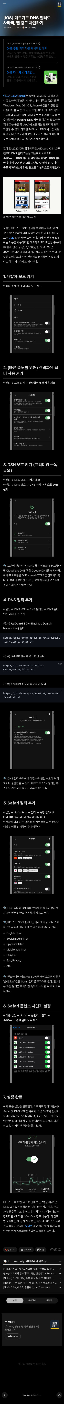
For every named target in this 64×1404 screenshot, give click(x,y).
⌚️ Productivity (29, 27)
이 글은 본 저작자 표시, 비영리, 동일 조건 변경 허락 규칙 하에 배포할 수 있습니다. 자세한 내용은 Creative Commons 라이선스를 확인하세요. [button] (55, 1249)
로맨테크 (10, 1322)
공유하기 (32, 1300)
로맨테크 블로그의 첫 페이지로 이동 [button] (32, 4)
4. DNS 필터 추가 (19, 599)
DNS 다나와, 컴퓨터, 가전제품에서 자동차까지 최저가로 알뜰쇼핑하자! (21, 78)
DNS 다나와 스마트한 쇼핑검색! (21, 73)
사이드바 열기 (5, 4)
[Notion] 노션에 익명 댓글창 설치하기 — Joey (26, 1287)
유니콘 (28, 1226)
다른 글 (49, 1300)
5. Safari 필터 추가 (21, 803)
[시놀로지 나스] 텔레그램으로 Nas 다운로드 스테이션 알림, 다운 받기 (32, 1268)
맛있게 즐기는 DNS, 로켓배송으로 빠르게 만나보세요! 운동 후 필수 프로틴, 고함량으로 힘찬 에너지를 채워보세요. (31, 54)
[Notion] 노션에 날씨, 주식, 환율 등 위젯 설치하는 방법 (30, 1278)
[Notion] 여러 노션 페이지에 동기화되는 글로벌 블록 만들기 (32, 1282)
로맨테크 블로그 (5, 1395)
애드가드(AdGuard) (14, 96)
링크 (11, 237)
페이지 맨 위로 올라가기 (59, 1395)
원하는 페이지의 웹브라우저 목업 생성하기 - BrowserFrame (32, 1273)
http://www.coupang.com (20, 43)
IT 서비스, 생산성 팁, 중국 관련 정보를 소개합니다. (22, 1328)
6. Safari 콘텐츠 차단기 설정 (28, 1005)
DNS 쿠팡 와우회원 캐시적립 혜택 (27, 48)
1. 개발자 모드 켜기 (20, 276)
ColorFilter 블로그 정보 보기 (59, 4)
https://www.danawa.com (20, 67)
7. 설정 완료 (14, 1097)
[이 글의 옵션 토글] (14, 1249)
